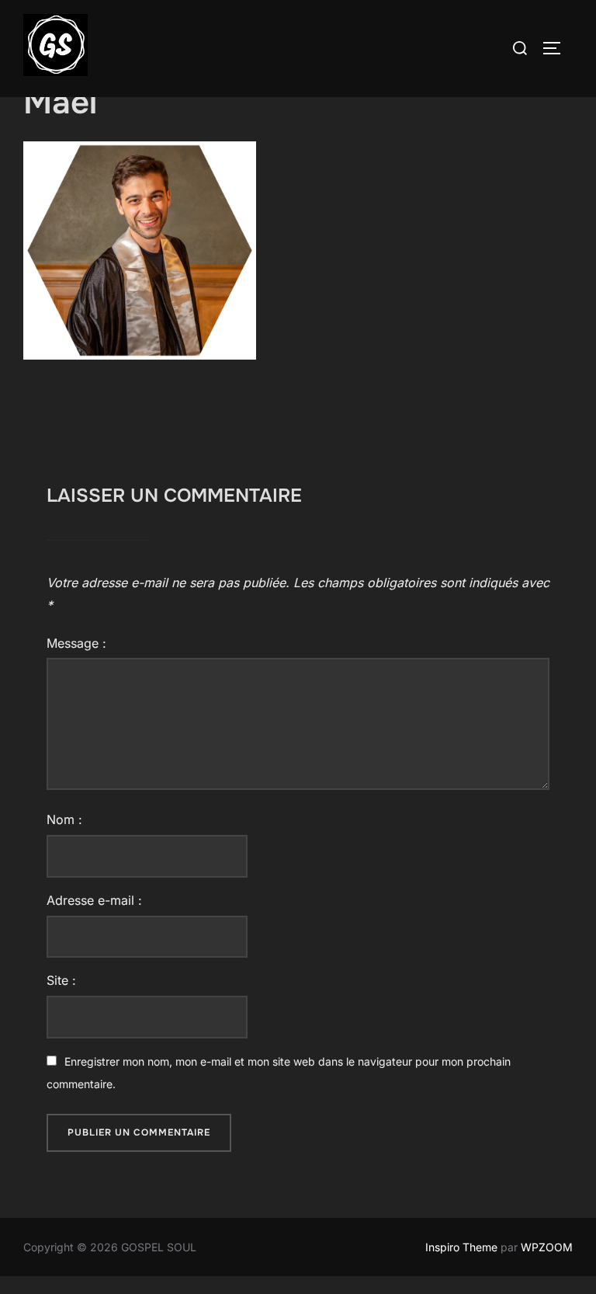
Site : (61, 980)
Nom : (64, 819)
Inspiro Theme (461, 1247)
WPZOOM (547, 1247)
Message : (76, 643)
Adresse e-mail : (94, 900)
